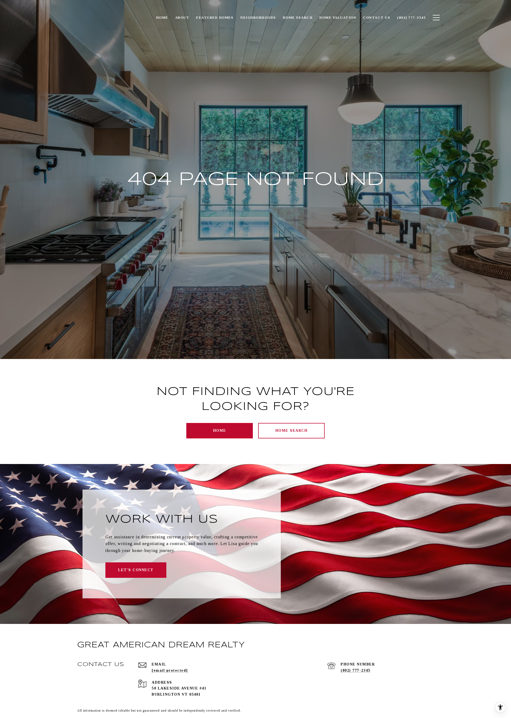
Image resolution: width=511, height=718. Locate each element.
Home (219, 431)
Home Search (291, 431)
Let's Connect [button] (136, 570)
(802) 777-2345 (355, 670)
